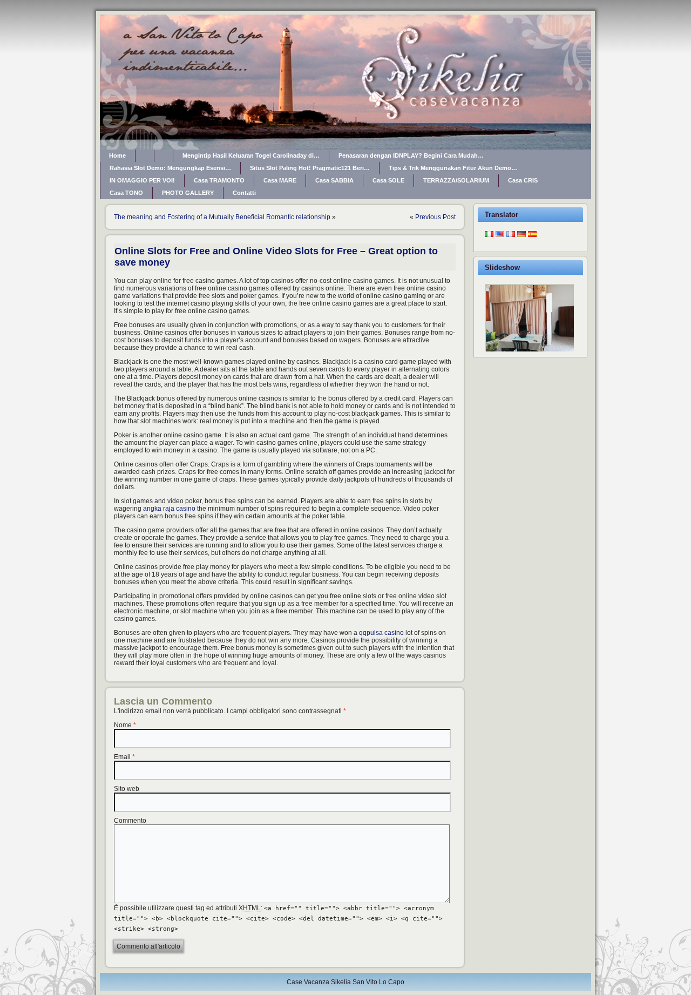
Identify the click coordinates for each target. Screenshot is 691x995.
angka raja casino (169, 508)
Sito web (126, 789)
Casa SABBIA (334, 180)
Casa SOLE (388, 180)
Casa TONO (126, 192)
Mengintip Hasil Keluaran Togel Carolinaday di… (251, 155)
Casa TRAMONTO (219, 180)
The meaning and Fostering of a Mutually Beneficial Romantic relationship (222, 217)
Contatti (244, 192)
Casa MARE (279, 180)
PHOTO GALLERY (188, 192)
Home (117, 155)
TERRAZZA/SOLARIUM (456, 180)
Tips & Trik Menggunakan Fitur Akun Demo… (453, 168)
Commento (130, 820)
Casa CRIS (523, 180)
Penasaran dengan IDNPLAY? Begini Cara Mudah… (411, 155)
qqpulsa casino (381, 633)
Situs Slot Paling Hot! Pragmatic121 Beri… (310, 168)
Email (122, 757)
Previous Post (435, 217)
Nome (123, 725)
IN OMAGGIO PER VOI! (142, 180)
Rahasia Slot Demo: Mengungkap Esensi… (170, 168)
